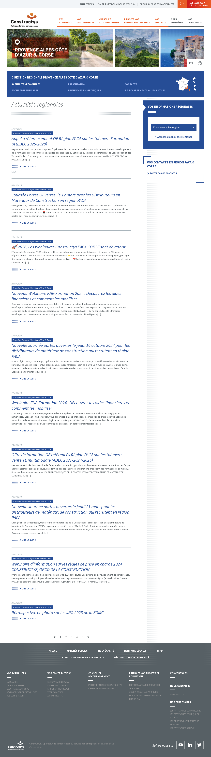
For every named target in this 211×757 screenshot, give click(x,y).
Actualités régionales (26, 84)
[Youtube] (180, 745)
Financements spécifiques (84, 90)
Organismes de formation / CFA (157, 4)
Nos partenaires (195, 21)
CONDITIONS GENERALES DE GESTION (83, 657)
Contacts (131, 84)
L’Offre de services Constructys (105, 685)
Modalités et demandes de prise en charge (145, 697)
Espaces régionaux (16, 685)
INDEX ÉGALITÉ (106, 650)
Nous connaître (177, 21)
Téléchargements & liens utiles (145, 90)
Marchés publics (77, 650)
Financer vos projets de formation (137, 21)
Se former (134, 688)
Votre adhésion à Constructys (55, 694)
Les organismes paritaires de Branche (184, 723)
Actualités (12, 681)
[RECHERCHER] (182, 4)
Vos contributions (85, 21)
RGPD (159, 650)
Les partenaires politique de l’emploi (184, 716)
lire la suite (29, 166)
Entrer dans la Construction (144, 685)
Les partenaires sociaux (182, 728)
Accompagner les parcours (143, 692)
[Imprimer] (199, 63)
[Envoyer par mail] (191, 63)
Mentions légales (135, 650)
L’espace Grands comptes (101, 688)
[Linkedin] (190, 745)
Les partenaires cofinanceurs (185, 710)
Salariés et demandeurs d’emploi (116, 4)
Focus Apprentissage (25, 90)
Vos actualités (65, 21)
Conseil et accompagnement (109, 21)
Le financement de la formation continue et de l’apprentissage (58, 685)
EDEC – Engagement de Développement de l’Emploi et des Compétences (22, 692)
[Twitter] (199, 745)
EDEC (14, 171)
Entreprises (87, 4)
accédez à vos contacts (163, 173)
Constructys (177, 694)
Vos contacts (160, 21)
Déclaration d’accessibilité (131, 657)
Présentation (76, 84)
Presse (52, 650)
